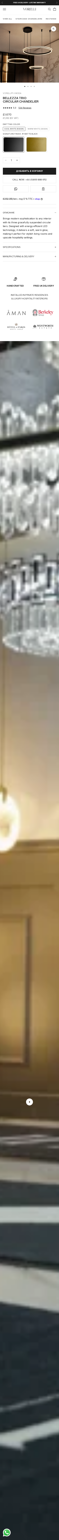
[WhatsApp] (16, 188)
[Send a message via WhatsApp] (6, 1532)
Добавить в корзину (29, 171)
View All (7, 19)
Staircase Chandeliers (29, 19)
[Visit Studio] (43, 188)
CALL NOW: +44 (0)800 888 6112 (29, 179)
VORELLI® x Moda (12, 93)
